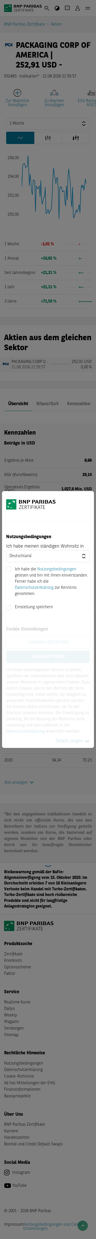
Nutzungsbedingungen (56, 569)
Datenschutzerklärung (34, 588)
